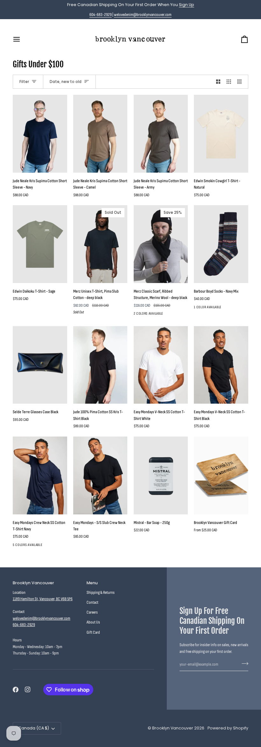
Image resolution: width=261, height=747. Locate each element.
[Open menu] (22, 39)
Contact (92, 602)
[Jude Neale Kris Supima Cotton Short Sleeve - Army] (161, 134)
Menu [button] (92, 583)
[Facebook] (15, 689)
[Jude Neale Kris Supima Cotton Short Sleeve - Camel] (100, 134)
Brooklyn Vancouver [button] (33, 583)
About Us (93, 622)
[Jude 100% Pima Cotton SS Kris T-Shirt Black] (100, 365)
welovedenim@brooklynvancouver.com (143, 14)
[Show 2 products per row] (218, 82)
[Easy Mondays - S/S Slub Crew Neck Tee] (100, 475)
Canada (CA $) (33, 728)
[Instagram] (28, 689)
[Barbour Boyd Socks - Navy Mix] (221, 244)
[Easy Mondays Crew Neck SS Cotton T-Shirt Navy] (40, 475)
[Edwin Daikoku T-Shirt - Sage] (40, 244)
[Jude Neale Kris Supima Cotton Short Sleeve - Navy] (40, 134)
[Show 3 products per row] (228, 82)
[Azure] (63, 546)
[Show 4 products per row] (241, 82)
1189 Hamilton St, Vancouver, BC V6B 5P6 (43, 598)
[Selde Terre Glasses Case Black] (40, 365)
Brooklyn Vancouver (172, 728)
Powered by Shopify (228, 728)
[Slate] (51, 546)
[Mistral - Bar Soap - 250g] (161, 475)
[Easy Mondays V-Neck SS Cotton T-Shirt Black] (221, 365)
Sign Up (186, 4)
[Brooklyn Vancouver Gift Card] (221, 475)
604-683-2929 (100, 14)
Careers (92, 612)
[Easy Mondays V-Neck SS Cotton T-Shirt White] (161, 365)
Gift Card (93, 632)
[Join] (243, 664)
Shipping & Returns (101, 592)
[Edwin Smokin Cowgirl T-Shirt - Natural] (221, 134)
